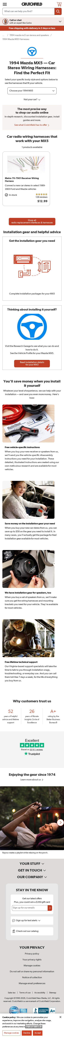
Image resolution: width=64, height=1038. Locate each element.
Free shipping (32, 28)
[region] (32, 822)
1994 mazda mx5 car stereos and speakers (29, 35)
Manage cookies (32, 966)
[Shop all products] (4, 4)
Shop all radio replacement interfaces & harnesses (32, 221)
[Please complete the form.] (50, 908)
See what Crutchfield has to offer (30, 125)
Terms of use (25, 993)
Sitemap (52, 993)
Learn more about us (30, 780)
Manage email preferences (32, 983)
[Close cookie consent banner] (60, 1017)
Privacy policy (32, 954)
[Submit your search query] (58, 11)
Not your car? (31, 99)
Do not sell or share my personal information (32, 971)
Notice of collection (32, 977)
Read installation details (32, 363)
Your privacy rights (32, 960)
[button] (60, 822)
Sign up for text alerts (27, 920)
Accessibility (39, 993)
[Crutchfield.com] (32, 4)
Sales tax (11, 993)
